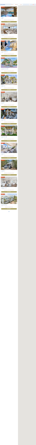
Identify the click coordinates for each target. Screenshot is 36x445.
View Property (9, 69)
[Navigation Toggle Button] (35, 1)
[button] (1, 8)
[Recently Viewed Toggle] (32, 1)
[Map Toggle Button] (31, 1)
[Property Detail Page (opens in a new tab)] (9, 8)
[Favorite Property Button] (16, 4)
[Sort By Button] (29, 1)
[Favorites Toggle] (33, 1)
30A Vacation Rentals (24, 444)
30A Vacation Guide (30, 444)
